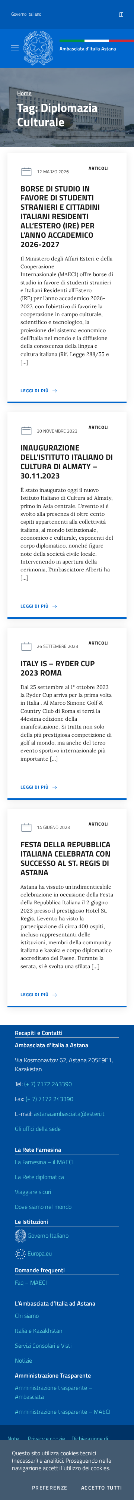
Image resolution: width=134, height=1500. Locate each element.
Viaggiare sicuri (33, 1191)
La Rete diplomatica (39, 1176)
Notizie (23, 1360)
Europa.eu (39, 1253)
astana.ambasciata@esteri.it (69, 1113)
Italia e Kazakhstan (39, 1330)
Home (24, 93)
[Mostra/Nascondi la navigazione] (14, 47)
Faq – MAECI (31, 1282)
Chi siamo (27, 1315)
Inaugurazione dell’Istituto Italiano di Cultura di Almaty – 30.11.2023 (66, 461)
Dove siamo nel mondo (43, 1206)
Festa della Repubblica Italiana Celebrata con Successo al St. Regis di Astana (65, 858)
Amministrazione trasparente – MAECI (63, 1411)
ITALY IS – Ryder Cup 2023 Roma (57, 668)
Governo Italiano (26, 14)
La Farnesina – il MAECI (44, 1161)
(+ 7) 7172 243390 (47, 1083)
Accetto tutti (101, 1487)
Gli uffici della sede (38, 1128)
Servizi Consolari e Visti (43, 1345)
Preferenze (50, 1487)
